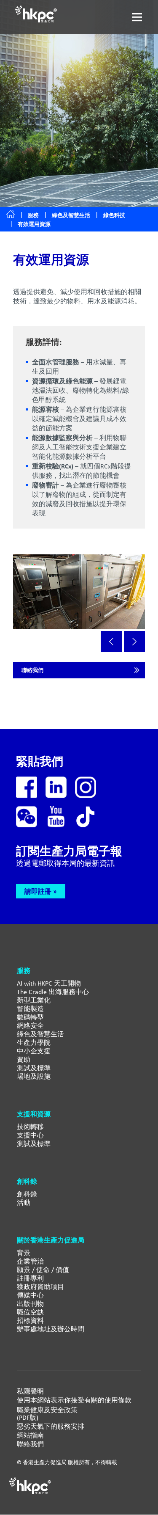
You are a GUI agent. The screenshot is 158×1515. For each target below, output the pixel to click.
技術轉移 (30, 1126)
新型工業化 (34, 1000)
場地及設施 (34, 1076)
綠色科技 (114, 215)
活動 (23, 1202)
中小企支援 (34, 1051)
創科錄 (27, 1194)
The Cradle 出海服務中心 (53, 991)
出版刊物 (30, 1303)
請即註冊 (37, 891)
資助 (23, 1059)
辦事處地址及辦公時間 (50, 1329)
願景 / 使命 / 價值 (43, 1269)
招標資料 (30, 1320)
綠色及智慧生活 (71, 215)
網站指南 (30, 1435)
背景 (23, 1252)
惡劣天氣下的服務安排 (50, 1426)
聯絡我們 (32, 670)
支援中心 (30, 1135)
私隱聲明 (30, 1391)
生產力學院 (34, 1042)
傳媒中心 (30, 1295)
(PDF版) (27, 1417)
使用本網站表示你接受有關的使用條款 (74, 1400)
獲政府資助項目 (40, 1286)
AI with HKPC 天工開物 (49, 983)
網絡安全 (30, 1025)
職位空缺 (30, 1312)
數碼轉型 (30, 1017)
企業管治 (30, 1261)
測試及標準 (34, 1067)
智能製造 (30, 1008)
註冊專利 (30, 1278)
